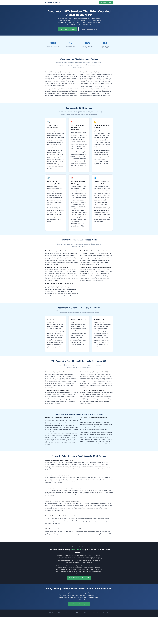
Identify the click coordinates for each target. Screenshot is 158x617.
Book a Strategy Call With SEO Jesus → (79, 577)
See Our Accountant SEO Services (89, 29)
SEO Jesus (76, 549)
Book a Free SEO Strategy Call (67, 29)
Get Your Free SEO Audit (105, 2)
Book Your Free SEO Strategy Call (79, 604)
